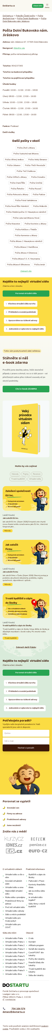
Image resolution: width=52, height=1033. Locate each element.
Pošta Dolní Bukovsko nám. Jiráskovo (24, 20)
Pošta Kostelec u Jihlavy (35, 223)
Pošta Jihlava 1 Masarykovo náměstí (26, 241)
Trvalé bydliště (18, 479)
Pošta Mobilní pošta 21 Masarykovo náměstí (26, 212)
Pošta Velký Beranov (37, 159)
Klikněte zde (19, 48)
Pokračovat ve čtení (26, 523)
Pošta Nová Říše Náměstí (17, 206)
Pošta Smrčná (36, 183)
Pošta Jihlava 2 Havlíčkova (26, 247)
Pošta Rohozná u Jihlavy (17, 194)
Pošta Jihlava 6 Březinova (18, 264)
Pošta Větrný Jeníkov (14, 159)
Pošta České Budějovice (27, 18)
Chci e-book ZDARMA (26, 389)
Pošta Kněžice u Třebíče (26, 229)
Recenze (37, 474)
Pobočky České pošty (25, 15)
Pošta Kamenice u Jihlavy (26, 235)
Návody (15, 474)
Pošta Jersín (39, 264)
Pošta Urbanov (13, 165)
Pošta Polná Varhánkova (26, 200)
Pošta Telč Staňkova (26, 171)
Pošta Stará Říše (17, 183)
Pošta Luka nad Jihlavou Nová (26, 218)
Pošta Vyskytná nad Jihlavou (26, 153)
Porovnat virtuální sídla (26, 293)
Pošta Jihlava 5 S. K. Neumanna (26, 258)
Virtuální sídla (35, 479)
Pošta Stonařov (38, 177)
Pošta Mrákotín (40, 206)
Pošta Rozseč (35, 188)
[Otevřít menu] (47, 6)
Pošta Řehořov (17, 188)
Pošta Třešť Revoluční (35, 165)
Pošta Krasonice (13, 223)
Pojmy (26, 474)
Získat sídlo (37, 5)
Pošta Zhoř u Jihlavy (26, 147)
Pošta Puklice (39, 194)
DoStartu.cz (9, 6)
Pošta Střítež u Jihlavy (17, 177)
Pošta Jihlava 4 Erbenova (26, 253)
